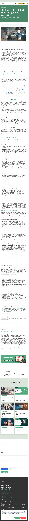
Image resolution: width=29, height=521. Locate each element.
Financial (9, 501)
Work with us (24, 507)
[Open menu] (27, 3)
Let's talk (17, 0)
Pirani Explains (17, 508)
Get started (23, 503)
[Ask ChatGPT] (2, 493)
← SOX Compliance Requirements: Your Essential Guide (6, 374)
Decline (23, 517)
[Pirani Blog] (14, 373)
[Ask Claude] (7, 493)
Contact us (21, 0)
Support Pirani (24, 506)
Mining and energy (11, 507)
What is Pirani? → (21, 374)
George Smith (4, 17)
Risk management (3, 7)
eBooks (16, 507)
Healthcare (9, 506)
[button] (2, 25)
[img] (23, 24)
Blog (15, 505)
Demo (22, 501)
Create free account (21, 3)
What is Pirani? (3, 501)
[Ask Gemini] (5, 493)
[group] (13, 25)
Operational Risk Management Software (3, 504)
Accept (17, 517)
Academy (16, 501)
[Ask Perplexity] (3, 493)
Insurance (9, 503)
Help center (23, 504)
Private (9, 504)
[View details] (2, 497)
